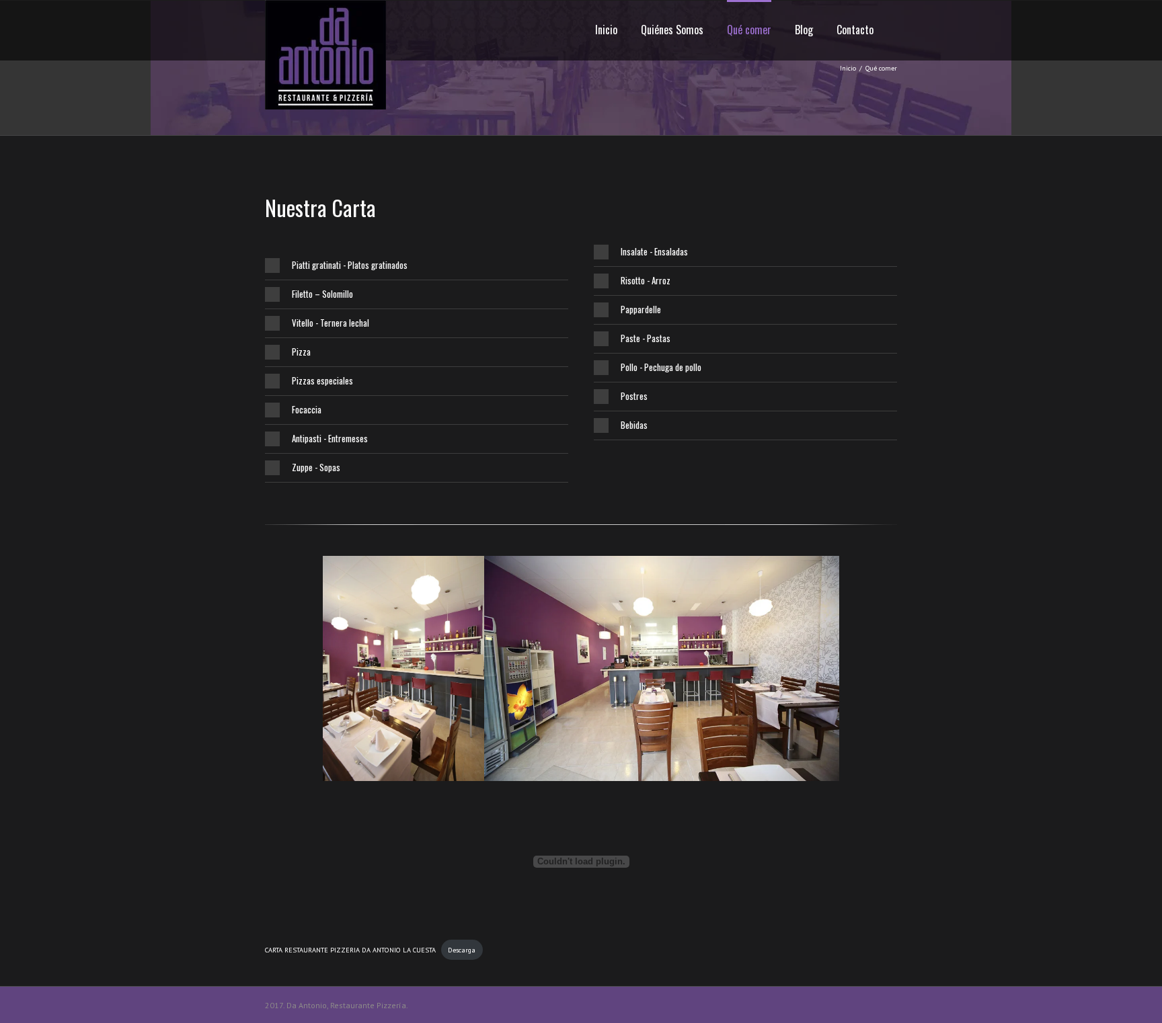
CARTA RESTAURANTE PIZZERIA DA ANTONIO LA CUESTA (350, 949)
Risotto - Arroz (645, 280)
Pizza (301, 351)
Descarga (461, 949)
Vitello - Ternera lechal (330, 322)
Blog (804, 30)
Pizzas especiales (322, 380)
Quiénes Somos (672, 30)
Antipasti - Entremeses (330, 438)
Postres (634, 396)
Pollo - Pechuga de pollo (661, 367)
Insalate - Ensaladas (654, 251)
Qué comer (749, 30)
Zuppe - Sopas (316, 467)
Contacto (855, 30)
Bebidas (634, 425)
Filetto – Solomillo (322, 293)
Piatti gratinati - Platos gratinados (350, 265)
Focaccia (306, 409)
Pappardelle (641, 309)
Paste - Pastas (645, 338)
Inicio (606, 30)
